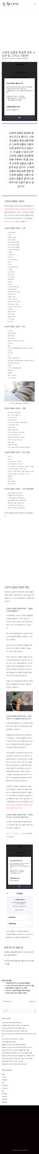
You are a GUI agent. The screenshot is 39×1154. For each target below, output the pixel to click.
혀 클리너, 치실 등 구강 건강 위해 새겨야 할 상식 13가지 (17, 1047)
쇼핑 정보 (4, 1096)
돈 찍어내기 (5, 1085)
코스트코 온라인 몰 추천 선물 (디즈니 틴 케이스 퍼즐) (20, 985)
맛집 (3, 1091)
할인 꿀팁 (4, 1102)
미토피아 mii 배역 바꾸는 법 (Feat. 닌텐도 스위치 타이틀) (17, 1058)
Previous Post (7, 1001)
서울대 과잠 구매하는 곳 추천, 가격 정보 (12, 1061)
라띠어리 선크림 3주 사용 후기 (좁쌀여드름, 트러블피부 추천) (18, 1055)
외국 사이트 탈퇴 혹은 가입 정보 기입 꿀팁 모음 (14, 1031)
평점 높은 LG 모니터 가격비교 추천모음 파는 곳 (14, 1064)
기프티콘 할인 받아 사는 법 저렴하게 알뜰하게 (18, 983)
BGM (3, 1074)
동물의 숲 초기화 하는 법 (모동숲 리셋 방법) (13, 1044)
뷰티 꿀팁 (4, 1093)
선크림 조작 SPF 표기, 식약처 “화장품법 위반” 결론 (15, 1050)
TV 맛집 (4, 1077)
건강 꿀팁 (4, 1080)
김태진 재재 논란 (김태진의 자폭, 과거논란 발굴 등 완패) (17, 1053)
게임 (3, 1082)
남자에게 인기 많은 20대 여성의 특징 (12, 1022)
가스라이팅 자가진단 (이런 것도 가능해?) (13, 1039)
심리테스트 (5, 1099)
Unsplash (26, 403)
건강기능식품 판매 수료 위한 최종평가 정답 (13, 1028)
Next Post (33, 1001)
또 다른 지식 (5, 1088)
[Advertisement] (19, 28)
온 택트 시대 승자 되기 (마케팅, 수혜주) (16, 993)
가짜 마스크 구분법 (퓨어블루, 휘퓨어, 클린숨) (18, 990)
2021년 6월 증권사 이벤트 (9, 1041)
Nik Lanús (18, 403)
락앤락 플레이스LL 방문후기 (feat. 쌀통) (16, 988)
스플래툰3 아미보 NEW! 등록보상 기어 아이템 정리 (15, 1025)
